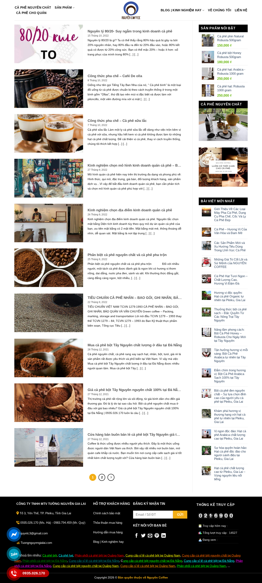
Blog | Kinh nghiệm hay (181, 10)
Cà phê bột (49, 555)
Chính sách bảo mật (106, 513)
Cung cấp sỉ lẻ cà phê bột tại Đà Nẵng (94, 560)
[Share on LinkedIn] (163, 535)
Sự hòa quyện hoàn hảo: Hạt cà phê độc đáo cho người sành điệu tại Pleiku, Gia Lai (230, 453)
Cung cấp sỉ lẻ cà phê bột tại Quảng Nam (147, 566)
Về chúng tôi (219, 10)
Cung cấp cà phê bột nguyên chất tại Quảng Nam (86, 566)
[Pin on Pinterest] (157, 535)
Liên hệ (241, 10)
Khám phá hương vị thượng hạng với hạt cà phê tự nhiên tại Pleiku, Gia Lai (229, 416)
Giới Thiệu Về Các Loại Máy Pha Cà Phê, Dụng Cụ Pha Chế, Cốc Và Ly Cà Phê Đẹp (230, 214)
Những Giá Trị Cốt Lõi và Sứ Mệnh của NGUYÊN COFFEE (230, 263)
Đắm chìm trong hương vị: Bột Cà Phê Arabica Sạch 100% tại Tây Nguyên (230, 375)
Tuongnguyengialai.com (36, 542)
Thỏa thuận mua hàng (107, 522)
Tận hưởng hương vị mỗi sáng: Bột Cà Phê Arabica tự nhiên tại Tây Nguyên (231, 355)
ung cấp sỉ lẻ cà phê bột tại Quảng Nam (154, 555)
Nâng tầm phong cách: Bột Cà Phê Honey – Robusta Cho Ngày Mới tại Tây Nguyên (230, 335)
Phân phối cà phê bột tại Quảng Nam (99, 555)
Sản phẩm (63, 7)
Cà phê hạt (66, 555)
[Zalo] (14, 554)
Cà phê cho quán (31, 13)
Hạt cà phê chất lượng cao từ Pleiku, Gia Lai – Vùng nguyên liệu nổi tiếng (229, 473)
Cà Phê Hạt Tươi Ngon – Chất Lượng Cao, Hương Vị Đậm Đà (230, 279)
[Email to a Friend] (150, 535)
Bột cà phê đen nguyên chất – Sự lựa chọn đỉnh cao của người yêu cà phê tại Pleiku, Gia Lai (230, 396)
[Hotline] (14, 573)
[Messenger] (14, 534)
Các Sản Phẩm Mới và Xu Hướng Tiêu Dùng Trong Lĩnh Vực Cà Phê (230, 246)
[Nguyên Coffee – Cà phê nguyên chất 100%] (131, 10)
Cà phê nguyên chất (33, 7)
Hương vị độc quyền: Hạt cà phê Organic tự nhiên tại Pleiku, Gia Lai (229, 296)
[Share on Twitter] (143, 535)
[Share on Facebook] (136, 535)
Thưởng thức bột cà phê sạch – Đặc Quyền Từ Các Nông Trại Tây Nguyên (230, 315)
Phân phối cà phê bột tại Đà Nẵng (45, 560)
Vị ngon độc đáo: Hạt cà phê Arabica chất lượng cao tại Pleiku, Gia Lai (230, 434)
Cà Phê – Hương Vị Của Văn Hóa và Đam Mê (230, 231)
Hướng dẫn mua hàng (108, 532)
